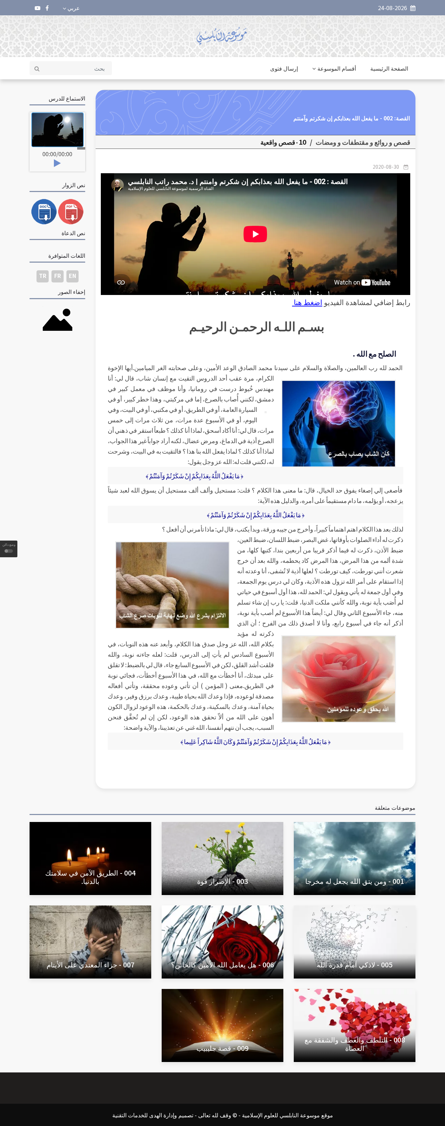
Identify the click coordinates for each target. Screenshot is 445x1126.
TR (42, 275)
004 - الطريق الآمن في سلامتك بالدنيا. (90, 877)
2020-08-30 (386, 166)
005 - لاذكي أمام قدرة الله (355, 964)
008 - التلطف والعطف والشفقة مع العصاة (355, 1044)
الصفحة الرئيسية (389, 68)
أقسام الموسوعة (336, 68)
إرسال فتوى (284, 68)
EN (72, 275)
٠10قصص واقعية (283, 142)
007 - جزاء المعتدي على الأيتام (91, 964)
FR (57, 275)
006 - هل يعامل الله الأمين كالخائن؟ (222, 964)
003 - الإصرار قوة (222, 881)
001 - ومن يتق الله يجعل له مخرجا (354, 881)
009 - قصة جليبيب (222, 1048)
